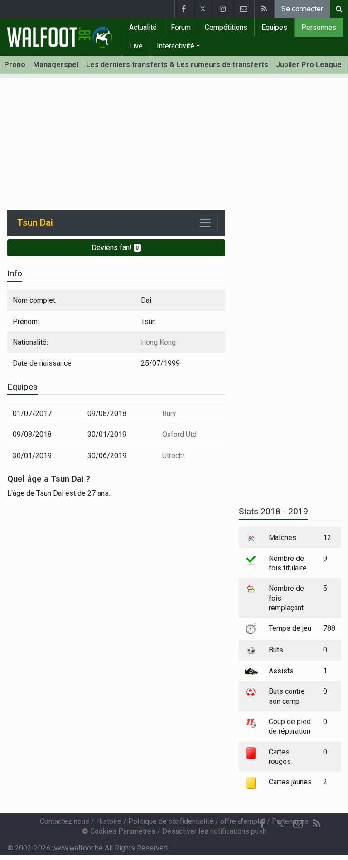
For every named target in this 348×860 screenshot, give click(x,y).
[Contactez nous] (243, 9)
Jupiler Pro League (309, 64)
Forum (181, 27)
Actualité (143, 27)
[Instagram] (223, 9)
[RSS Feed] (264, 9)
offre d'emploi (242, 821)
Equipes (274, 27)
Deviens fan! (115, 247)
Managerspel (55, 64)
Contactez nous (64, 821)
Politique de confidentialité (170, 821)
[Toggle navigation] (205, 223)
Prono (14, 64)
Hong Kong (158, 342)
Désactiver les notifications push (214, 831)
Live (136, 46)
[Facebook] (183, 9)
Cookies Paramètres (121, 831)
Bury (169, 413)
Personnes (318, 27)
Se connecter (302, 9)
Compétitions (226, 27)
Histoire (108, 821)
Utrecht (173, 455)
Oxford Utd (179, 434)
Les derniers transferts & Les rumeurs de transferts (177, 64)
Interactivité (175, 46)
